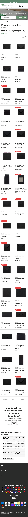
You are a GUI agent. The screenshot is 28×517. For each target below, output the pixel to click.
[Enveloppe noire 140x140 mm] (7, 248)
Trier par (3, 36)
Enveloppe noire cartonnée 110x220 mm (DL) (20, 347)
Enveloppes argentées (17, 453)
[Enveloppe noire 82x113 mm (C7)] (7, 91)
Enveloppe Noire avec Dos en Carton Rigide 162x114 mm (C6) (21, 190)
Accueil (2, 21)
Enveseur (11, 513)
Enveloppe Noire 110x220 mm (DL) (5, 369)
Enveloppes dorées (7, 443)
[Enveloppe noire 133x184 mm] (7, 226)
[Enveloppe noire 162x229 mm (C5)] (7, 382)
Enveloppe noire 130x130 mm (19, 213)
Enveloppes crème (19, 437)
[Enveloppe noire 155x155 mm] (21, 248)
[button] (22, 5)
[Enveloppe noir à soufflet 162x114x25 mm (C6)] (7, 179)
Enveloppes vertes (7, 452)
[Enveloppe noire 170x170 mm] (7, 293)
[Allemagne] (2, 488)
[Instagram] (14, 498)
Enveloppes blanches (6, 438)
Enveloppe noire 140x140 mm (5, 257)
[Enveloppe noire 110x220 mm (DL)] (7, 315)
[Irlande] (24, 489)
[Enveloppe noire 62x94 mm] (7, 47)
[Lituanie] (8, 491)
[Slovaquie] (12, 492)
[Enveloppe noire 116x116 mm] (21, 113)
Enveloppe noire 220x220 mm (19, 302)
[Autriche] (8, 488)
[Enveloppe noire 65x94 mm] (21, 47)
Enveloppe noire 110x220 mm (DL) (5, 324)
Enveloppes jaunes (19, 441)
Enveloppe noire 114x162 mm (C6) (5, 144)
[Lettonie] (5, 491)
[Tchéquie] (20, 492)
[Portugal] (21, 491)
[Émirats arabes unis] (21, 488)
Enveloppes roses (19, 446)
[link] (5, 399)
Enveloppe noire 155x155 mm (19, 257)
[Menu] (25, 5)
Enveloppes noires (7, 458)
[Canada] (13, 488)
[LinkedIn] (15, 498)
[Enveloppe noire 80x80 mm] (21, 69)
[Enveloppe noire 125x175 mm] (7, 204)
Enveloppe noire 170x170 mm (5, 302)
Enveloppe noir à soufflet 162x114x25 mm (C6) (6, 190)
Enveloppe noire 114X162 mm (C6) (19, 144)
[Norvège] (10, 491)
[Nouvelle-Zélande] (13, 491)
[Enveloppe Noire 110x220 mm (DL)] (7, 360)
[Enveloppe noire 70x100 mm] (7, 69)
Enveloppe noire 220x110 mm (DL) (19, 369)
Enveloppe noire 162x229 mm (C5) (5, 391)
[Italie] (2, 491)
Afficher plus (4, 33)
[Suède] (17, 492)
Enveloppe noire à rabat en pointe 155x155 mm (6, 280)
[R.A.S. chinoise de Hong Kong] (24, 491)
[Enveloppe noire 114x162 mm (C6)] (7, 134)
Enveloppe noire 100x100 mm (5, 122)
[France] (10, 489)
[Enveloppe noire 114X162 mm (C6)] (21, 134)
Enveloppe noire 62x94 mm (5, 56)
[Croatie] (16, 488)
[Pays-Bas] (16, 491)
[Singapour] (9, 492)
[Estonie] (2, 489)
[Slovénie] (15, 492)
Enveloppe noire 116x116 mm (19, 122)
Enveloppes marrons (20, 456)
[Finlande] (8, 489)
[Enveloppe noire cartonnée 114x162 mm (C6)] (7, 156)
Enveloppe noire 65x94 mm (19, 56)
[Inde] (21, 489)
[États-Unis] (5, 489)
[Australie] (5, 488)
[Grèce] (13, 489)
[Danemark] (19, 488)
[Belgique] (10, 488)
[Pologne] (19, 491)
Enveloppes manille (7, 441)
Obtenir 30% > (22, 17)
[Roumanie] (6, 492)
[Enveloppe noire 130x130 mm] (21, 204)
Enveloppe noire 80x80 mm (19, 78)
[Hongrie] (16, 489)
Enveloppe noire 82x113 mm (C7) (5, 100)
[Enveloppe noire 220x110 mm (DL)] (21, 360)
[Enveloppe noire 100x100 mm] (7, 112)
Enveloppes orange (19, 443)
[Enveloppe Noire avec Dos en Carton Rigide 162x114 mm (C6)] (21, 179)
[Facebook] (12, 498)
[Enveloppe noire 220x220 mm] (21, 293)
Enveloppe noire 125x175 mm (5, 213)
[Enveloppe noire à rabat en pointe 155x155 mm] (7, 270)
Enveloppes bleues (19, 448)
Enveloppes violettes (6, 449)
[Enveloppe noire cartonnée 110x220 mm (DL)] (21, 337)
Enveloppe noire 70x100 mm (5, 78)
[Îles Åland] (19, 489)
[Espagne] (24, 488)
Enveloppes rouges (7, 446)
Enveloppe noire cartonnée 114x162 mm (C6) (6, 167)
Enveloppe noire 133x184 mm (5, 235)
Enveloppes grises (7, 456)
